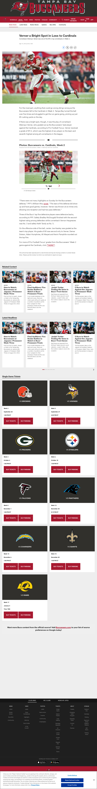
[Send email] (71, 48)
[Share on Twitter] (67, 48)
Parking (87, 717)
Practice (43, 715)
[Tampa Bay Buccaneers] (48, 771)
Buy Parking (26, 421)
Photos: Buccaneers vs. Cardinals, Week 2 (42, 145)
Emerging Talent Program (72, 714)
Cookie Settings (72, 775)
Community (11, 720)
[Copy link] (75, 47)
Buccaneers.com (63, 627)
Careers (72, 709)
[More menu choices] (59, 19)
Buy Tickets (11, 421)
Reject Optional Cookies (72, 780)
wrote (46, 203)
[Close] (94, 780)
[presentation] (94, 370)
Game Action (42, 712)
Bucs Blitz (10, 717)
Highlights (26, 717)
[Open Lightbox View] (48, 173)
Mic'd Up (27, 720)
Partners (72, 728)
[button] (43, 369)
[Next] (59, 186)
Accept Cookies (72, 785)
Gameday (86, 714)
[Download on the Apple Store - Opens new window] (42, 762)
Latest (10, 709)
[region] (48, 780)
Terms (57, 751)
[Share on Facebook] (63, 48)
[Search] (62, 19)
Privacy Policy (35, 785)
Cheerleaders (42, 721)
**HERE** (51, 245)
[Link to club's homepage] (5, 19)
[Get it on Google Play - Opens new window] (55, 763)
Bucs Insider (26, 723)
